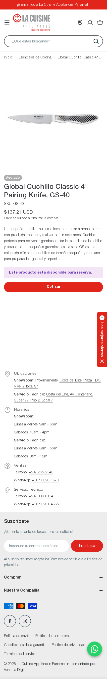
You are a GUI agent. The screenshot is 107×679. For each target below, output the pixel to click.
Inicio (8, 57)
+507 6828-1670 (45, 480)
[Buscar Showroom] (80, 22)
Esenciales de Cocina (35, 57)
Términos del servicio (20, 654)
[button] (102, 339)
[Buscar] (96, 41)
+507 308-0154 (41, 496)
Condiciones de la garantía (25, 645)
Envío (8, 218)
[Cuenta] (90, 22)
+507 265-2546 (41, 472)
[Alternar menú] (7, 22)
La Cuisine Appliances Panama (41, 664)
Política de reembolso (52, 636)
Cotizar (53, 287)
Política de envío (16, 636)
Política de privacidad (68, 645)
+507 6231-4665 (45, 504)
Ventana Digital (15, 670)
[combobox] (53, 41)
